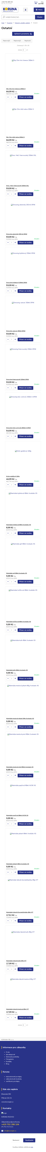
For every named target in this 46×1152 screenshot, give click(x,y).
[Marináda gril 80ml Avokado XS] (23, 555)
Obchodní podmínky (12, 1057)
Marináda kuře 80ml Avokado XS (17, 670)
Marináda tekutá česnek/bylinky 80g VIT (19, 912)
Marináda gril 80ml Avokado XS (16, 573)
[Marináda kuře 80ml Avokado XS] (23, 652)
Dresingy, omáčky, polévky (22, 23)
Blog (7, 1064)
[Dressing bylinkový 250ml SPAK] (23, 264)
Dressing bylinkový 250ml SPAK (16, 282)
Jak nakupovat (10, 1055)
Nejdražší (28, 41)
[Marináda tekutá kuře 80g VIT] (23, 943)
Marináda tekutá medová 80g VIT (17, 1009)
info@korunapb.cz (10, 1131)
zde (32, 1147)
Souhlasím (29, 1140)
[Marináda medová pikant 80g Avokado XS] (23, 700)
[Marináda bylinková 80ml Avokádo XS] (23, 506)
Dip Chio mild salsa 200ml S (15, 137)
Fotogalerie (10, 1059)
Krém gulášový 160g (13, 476)
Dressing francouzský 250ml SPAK (17, 379)
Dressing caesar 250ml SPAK (15, 331)
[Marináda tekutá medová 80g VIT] (23, 991)
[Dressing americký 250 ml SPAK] (23, 216)
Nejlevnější (17, 41)
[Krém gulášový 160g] (23, 458)
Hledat (39, 17)
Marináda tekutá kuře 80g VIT (16, 961)
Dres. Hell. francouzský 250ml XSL (17, 186)
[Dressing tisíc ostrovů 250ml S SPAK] (23, 410)
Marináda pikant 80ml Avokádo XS (17, 864)
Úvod (2, 23)
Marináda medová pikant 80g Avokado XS (20, 718)
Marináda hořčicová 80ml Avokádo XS (18, 621)
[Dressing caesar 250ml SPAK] (23, 313)
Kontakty (9, 1062)
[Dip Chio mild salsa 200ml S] (23, 119)
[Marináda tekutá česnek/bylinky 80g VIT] (23, 894)
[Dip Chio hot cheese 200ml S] (23, 71)
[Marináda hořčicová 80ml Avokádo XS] (23, 603)
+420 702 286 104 (7, 2)
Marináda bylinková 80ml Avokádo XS (18, 525)
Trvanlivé (9, 23)
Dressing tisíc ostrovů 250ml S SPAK (18, 428)
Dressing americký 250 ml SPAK (16, 234)
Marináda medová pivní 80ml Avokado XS (19, 767)
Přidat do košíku (25, 97)
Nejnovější (6, 41)
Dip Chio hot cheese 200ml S (15, 89)
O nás (8, 1052)
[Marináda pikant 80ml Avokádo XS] (23, 846)
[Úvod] (10, 10)
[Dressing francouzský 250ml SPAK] (23, 361)
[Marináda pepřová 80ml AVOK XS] (23, 797)
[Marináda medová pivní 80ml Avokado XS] (23, 749)
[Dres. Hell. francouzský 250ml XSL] (23, 167)
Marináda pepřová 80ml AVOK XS (17, 815)
